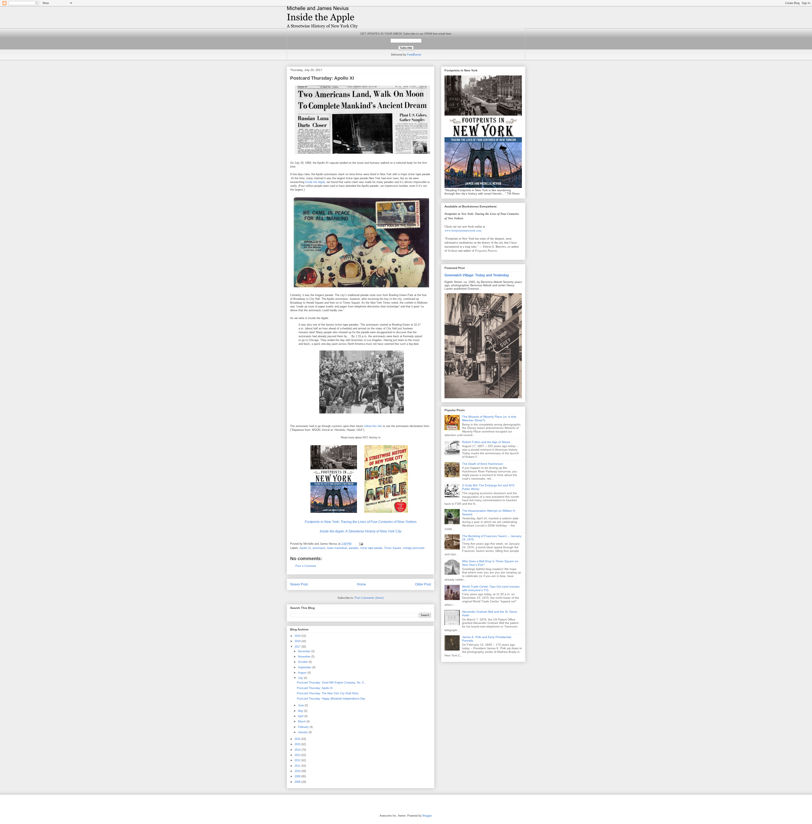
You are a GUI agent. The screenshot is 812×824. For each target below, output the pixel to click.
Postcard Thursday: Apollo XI (315, 688)
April (301, 716)
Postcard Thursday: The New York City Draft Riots (328, 693)
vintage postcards (414, 548)
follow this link (373, 426)
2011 (298, 765)
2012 (298, 760)
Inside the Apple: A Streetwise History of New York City (360, 531)
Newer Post (299, 584)
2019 (298, 635)
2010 (298, 771)
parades (354, 548)
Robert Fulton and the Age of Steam (486, 442)
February (304, 727)
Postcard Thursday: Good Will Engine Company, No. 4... (331, 682)
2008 (298, 781)
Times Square (392, 548)
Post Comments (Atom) (369, 597)
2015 (298, 744)
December (304, 651)
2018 (298, 641)
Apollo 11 (305, 548)
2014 (298, 749)
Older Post (423, 584)
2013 (298, 755)
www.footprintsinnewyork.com (462, 230)
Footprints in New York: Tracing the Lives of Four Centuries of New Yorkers (361, 522)
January (303, 732)
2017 (298, 646)
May (301, 710)
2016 (298, 739)
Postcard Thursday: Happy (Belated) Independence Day (331, 698)
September (305, 667)
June (301, 705)
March (302, 721)
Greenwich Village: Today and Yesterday (476, 275)
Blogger (427, 815)
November (304, 656)
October (303, 661)
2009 (298, 776)
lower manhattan (337, 548)
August (302, 672)
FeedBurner (414, 54)
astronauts (319, 548)
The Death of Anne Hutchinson (482, 463)
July (301, 677)
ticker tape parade (371, 548)
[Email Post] (361, 543)
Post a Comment (305, 566)
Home (361, 584)
